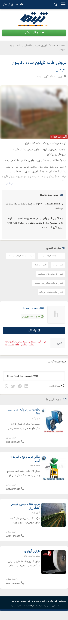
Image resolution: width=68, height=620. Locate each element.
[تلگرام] (20, 386)
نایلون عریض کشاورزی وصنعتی (48, 283)
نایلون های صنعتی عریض (51, 292)
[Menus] (63, 5)
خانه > (62, 45)
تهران (60, 76)
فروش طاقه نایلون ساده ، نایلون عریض (39, 66)
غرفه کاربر (32, 330)
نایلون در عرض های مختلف (50, 274)
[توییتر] (13, 386)
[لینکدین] (26, 386)
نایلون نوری (58, 265)
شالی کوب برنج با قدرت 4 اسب (25, 459)
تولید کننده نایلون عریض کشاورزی (25, 506)
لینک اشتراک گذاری (57, 362)
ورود (17, 4)
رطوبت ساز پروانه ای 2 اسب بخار (24, 412)
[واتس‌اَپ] (6, 386)
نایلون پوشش (40, 265)
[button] (34, 33)
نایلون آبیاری (32, 551)
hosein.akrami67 (33, 308)
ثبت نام (6, 4)
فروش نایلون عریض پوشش (21, 256)
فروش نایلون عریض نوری (51, 256)
